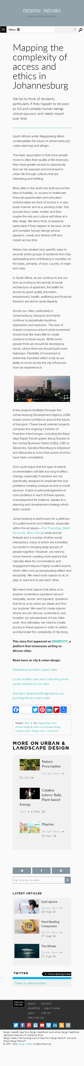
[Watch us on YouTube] (42, 1025)
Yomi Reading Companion (50, 923)
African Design (22, 727)
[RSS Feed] (61, 1025)
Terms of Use (36, 1017)
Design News (38, 730)
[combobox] (65, 29)
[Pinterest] (42, 709)
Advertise (34, 1008)
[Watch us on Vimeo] (48, 1025)
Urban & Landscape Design (47, 727)
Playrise (48, 824)
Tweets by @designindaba (30, 983)
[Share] (63, 709)
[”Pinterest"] (61, 870)
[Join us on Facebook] (41, 870)
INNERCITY (60, 641)
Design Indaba (25, 1043)
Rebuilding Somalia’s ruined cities (35, 670)
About (32, 1003)
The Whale (48, 946)
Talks (23, 811)
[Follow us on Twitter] (22, 870)
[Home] (42, 11)
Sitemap (46, 1013)
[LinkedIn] (49, 709)
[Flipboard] (56, 709)
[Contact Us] (68, 1025)
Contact (46, 1003)
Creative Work (22, 730)
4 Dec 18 (27, 723)
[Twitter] (35, 709)
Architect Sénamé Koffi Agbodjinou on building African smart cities (38, 695)
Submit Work (52, 1008)
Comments (52, 730)
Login (31, 1013)
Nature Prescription (51, 763)
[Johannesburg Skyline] (42, 389)
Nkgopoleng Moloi (47, 723)
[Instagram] (35, 1025)
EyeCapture (49, 901)
